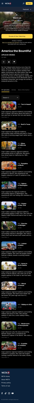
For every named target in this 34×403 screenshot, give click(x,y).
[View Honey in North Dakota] (8, 265)
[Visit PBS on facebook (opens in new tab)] (2, 393)
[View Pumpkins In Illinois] (8, 165)
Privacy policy (6, 383)
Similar (14, 90)
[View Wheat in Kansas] (8, 286)
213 (19, 104)
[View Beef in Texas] (8, 125)
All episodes (5, 90)
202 (19, 323)
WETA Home (5, 376)
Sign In (29, 3)
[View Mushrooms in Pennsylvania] (8, 326)
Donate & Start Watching (17, 36)
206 (19, 243)
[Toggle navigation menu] (2, 3)
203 (19, 304)
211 (19, 143)
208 (19, 203)
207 (19, 223)
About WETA (5, 379)
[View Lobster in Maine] (8, 245)
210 (19, 163)
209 (19, 183)
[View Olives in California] (8, 145)
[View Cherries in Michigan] (8, 225)
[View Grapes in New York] (8, 205)
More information (23, 90)
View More (4, 117)
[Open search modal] (23, 3)
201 (19, 343)
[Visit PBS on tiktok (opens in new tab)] (6, 393)
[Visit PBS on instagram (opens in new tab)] (9, 393)
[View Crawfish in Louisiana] (8, 346)
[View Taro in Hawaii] (8, 105)
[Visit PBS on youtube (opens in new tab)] (13, 393)
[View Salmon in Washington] (8, 185)
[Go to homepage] (8, 3)
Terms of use (5, 386)
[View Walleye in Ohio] (8, 306)
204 (19, 283)
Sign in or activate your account (10, 42)
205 (19, 263)
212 (19, 124)
